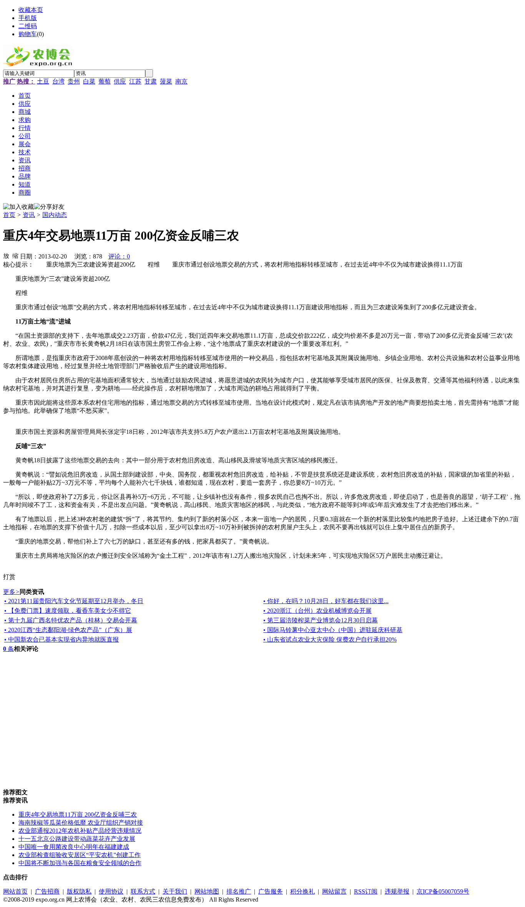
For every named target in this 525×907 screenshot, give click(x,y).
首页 (9, 215)
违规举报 (397, 891)
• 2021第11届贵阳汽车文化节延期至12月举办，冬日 (73, 601)
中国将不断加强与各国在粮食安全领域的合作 (79, 863)
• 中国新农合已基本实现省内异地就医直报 (61, 639)
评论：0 (119, 256)
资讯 (29, 215)
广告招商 (47, 891)
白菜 (89, 81)
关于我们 (175, 891)
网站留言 (334, 891)
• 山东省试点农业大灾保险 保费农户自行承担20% (330, 639)
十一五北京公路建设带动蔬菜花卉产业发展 (76, 838)
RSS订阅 (365, 891)
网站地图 (206, 891)
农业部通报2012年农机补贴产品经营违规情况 (79, 830)
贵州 (74, 81)
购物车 (27, 34)
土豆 (43, 81)
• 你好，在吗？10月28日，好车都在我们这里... (326, 601)
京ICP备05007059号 (443, 891)
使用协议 (111, 891)
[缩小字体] (15, 255)
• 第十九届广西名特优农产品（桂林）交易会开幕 (70, 620)
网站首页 (15, 891)
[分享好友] (49, 207)
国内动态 (54, 215)
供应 (120, 81)
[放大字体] (6, 255)
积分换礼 (302, 891)
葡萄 (104, 81)
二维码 (27, 26)
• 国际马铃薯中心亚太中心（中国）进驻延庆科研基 (332, 630)
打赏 (9, 577)
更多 (11, 592)
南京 (181, 81)
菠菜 (166, 81)
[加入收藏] (18, 207)
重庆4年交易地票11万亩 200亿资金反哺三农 (77, 814)
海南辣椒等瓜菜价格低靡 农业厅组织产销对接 (80, 822)
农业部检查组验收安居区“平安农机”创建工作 (79, 855)
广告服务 (270, 891)
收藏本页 (30, 10)
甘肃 (151, 81)
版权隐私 (79, 891)
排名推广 (238, 891)
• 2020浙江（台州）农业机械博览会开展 (317, 610)
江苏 (135, 81)
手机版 (27, 18)
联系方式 (143, 891)
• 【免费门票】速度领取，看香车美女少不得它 (67, 610)
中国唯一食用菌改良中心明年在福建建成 (73, 847)
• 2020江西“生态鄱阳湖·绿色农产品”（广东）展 (68, 630)
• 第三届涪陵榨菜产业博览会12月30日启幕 (320, 620)
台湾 (58, 81)
